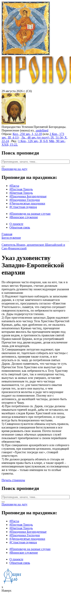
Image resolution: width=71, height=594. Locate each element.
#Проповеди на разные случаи (29, 213)
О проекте (16, 224)
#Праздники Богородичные (28, 196)
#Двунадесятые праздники (27, 203)
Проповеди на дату (14, 169)
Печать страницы (13, 480)
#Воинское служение (23, 217)
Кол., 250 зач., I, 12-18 (27, 134)
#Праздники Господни (24, 200)
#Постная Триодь (21, 189)
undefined (42, 130)
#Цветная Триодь (21, 192)
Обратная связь (19, 227)
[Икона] (14, 123)
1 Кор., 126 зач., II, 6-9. (33, 141)
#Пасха (14, 185)
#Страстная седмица (23, 207)
